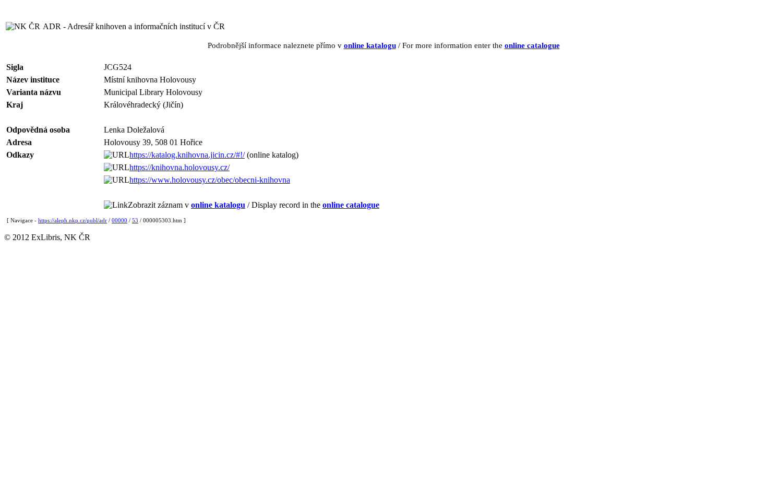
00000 (119, 220)
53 (135, 220)
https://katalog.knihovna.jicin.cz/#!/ (187, 154)
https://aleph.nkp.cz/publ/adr (72, 220)
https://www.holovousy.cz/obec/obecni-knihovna (209, 179)
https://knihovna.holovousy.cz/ (179, 167)
